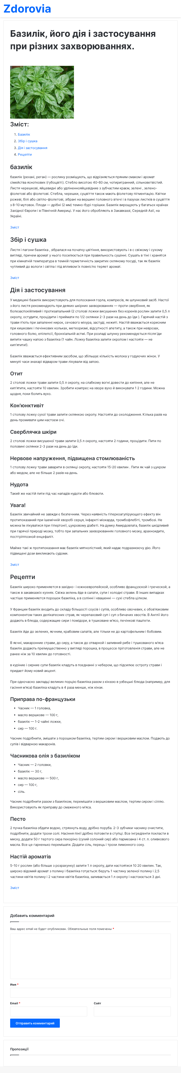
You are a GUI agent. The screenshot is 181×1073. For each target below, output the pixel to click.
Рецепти (25, 154)
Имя (14, 984)
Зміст (14, 227)
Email (15, 1003)
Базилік (24, 134)
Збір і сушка (27, 141)
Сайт (97, 1003)
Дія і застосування (32, 148)
